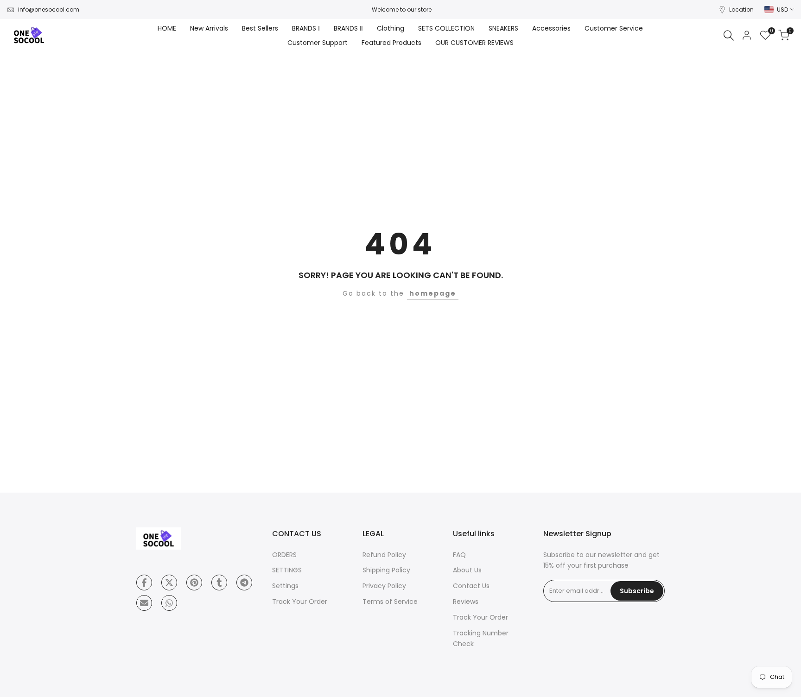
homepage (432, 293)
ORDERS (284, 554)
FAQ (459, 554)
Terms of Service (390, 601)
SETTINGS (287, 570)
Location (741, 9)
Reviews (465, 601)
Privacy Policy (384, 585)
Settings (285, 585)
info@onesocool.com (48, 9)
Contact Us (471, 585)
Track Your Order (299, 601)
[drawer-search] (729, 35)
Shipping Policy (386, 570)
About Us (467, 570)
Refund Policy (384, 554)
